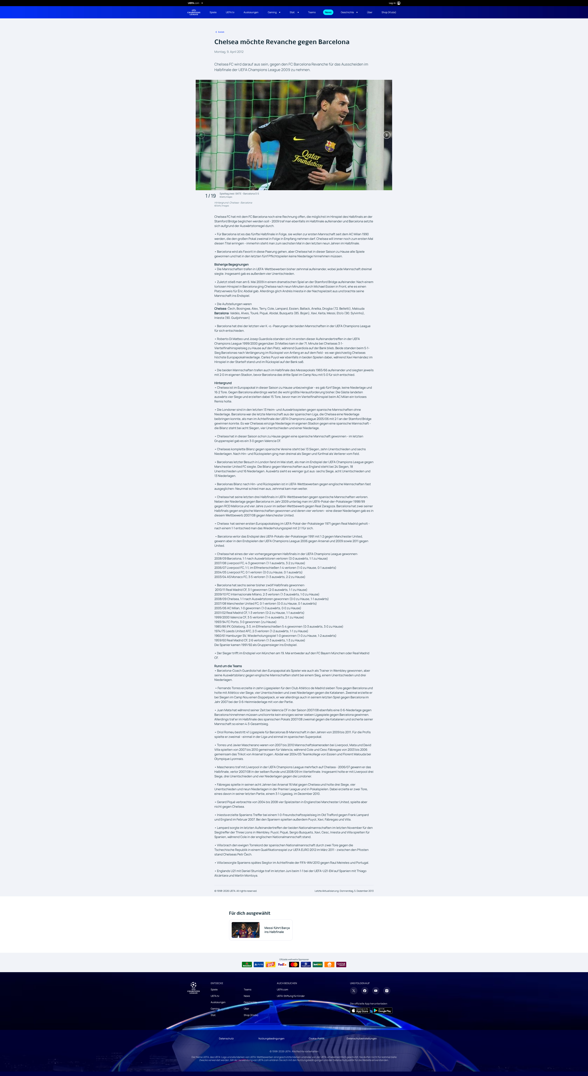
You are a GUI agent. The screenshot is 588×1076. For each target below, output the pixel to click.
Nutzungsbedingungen (271, 1038)
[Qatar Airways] (341, 964)
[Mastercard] (294, 964)
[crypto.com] (306, 964)
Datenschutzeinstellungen (362, 1038)
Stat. (213, 1015)
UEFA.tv (215, 996)
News (247, 996)
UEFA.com (282, 989)
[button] (274, 12)
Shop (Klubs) (251, 1015)
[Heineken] (247, 964)
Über (246, 1008)
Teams (247, 989)
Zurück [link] (221, 32)
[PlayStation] (259, 964)
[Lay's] (270, 964)
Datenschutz (226, 1038)
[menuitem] (214, 12)
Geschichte (250, 1002)
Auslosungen (218, 1002)
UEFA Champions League (193, 12)
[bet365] (318, 964)
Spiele (214, 989)
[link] (213, 12)
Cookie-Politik (316, 1038)
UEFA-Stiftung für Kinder (291, 996)
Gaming (215, 1008)
